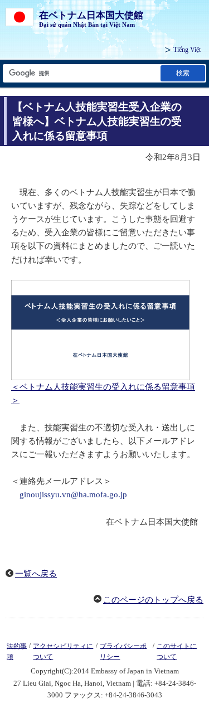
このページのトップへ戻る (153, 599)
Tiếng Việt (187, 50)
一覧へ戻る (36, 573)
